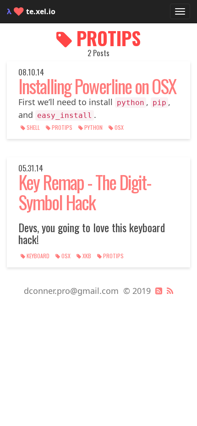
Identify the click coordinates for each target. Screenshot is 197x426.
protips (62, 127)
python (93, 127)
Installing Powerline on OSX (97, 86)
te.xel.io (31, 11)
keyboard (38, 256)
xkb (87, 256)
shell (33, 127)
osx (118, 127)
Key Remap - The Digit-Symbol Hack (84, 192)
